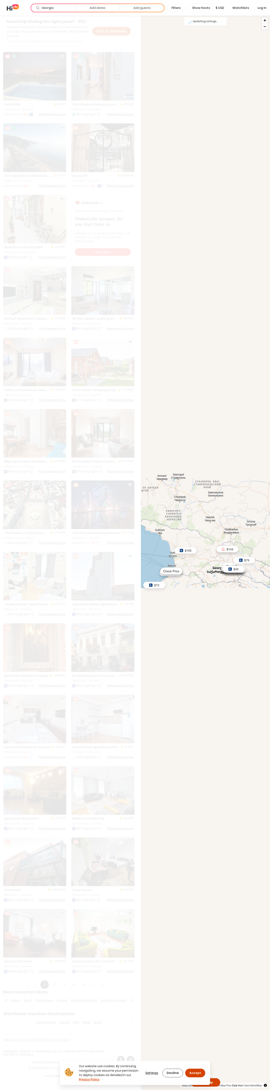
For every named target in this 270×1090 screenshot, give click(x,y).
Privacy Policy (89, 1079)
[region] (205, 552)
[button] (219, 7)
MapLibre (187, 1085)
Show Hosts (201, 8)
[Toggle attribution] (265, 1085)
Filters (176, 8)
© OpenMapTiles (221, 1085)
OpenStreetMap (253, 1085)
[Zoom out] (265, 26)
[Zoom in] (265, 20)
